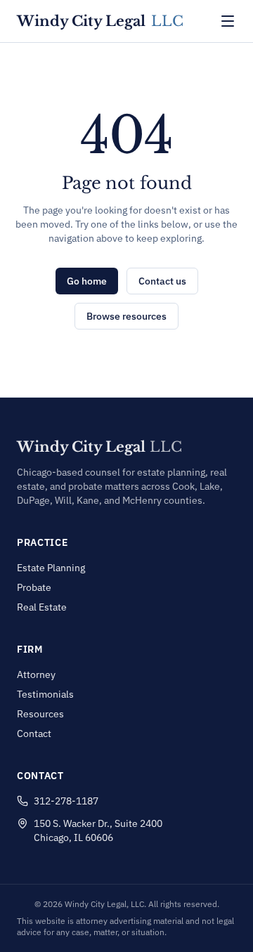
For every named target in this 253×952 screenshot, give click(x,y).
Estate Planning (51, 567)
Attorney (36, 674)
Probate (34, 587)
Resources (40, 714)
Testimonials (45, 694)
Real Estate (42, 607)
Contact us (162, 281)
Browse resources (126, 316)
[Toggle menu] (227, 21)
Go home (87, 281)
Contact (34, 733)
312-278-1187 (66, 801)
